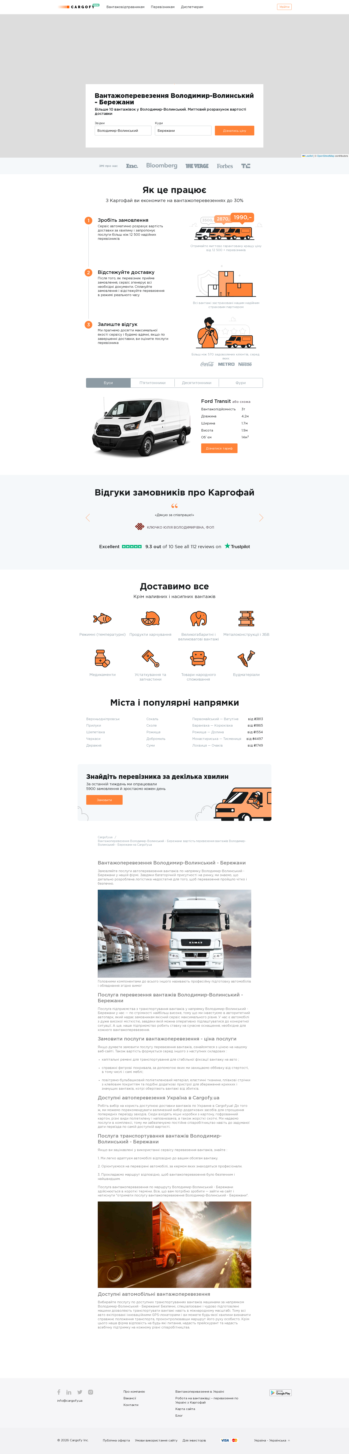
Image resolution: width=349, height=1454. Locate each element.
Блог (179, 1415)
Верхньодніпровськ (103, 719)
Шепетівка (95, 732)
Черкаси (93, 739)
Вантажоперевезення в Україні (199, 1391)
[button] (88, 517)
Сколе (151, 725)
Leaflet (309, 155)
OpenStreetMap (325, 155)
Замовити (104, 799)
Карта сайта (185, 1408)
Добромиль (155, 739)
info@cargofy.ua (69, 1400)
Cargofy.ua (105, 837)
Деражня (93, 745)
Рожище (153, 732)
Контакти (130, 1404)
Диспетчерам (192, 7)
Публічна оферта (116, 1440)
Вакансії (129, 1398)
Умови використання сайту (156, 1440)
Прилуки (93, 725)
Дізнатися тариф (219, 448)
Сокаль (152, 719)
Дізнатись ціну (234, 130)
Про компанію (134, 1391)
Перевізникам (162, 7)
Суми (150, 745)
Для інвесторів (194, 1440)
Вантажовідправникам (125, 7)
